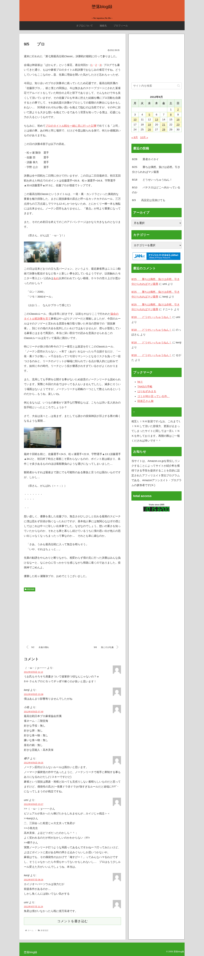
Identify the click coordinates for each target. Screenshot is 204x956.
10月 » (144, 137)
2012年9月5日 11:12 (33, 672)
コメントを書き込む (72, 921)
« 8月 (134, 137)
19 (149, 124)
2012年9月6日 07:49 (33, 711)
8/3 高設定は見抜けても (148, 200)
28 (163, 129)
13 (156, 119)
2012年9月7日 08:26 (33, 879)
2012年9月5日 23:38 (33, 694)
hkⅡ (140, 381)
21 (163, 124)
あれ (56, 278)
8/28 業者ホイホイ (145, 159)
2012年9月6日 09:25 (33, 763)
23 (178, 124)
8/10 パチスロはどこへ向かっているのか (156, 190)
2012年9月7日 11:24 (33, 906)
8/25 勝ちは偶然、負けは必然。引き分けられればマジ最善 (156, 169)
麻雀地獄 (30, 589)
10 (135, 119)
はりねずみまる (146, 391)
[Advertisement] (72, 616)
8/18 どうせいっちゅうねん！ (152, 179)
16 (178, 119)
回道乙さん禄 (145, 401)
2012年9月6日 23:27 (33, 804)
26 (149, 129)
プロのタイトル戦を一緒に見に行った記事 (70, 125)
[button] (178, 85)
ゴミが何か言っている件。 (153, 396)
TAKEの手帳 (144, 386)
